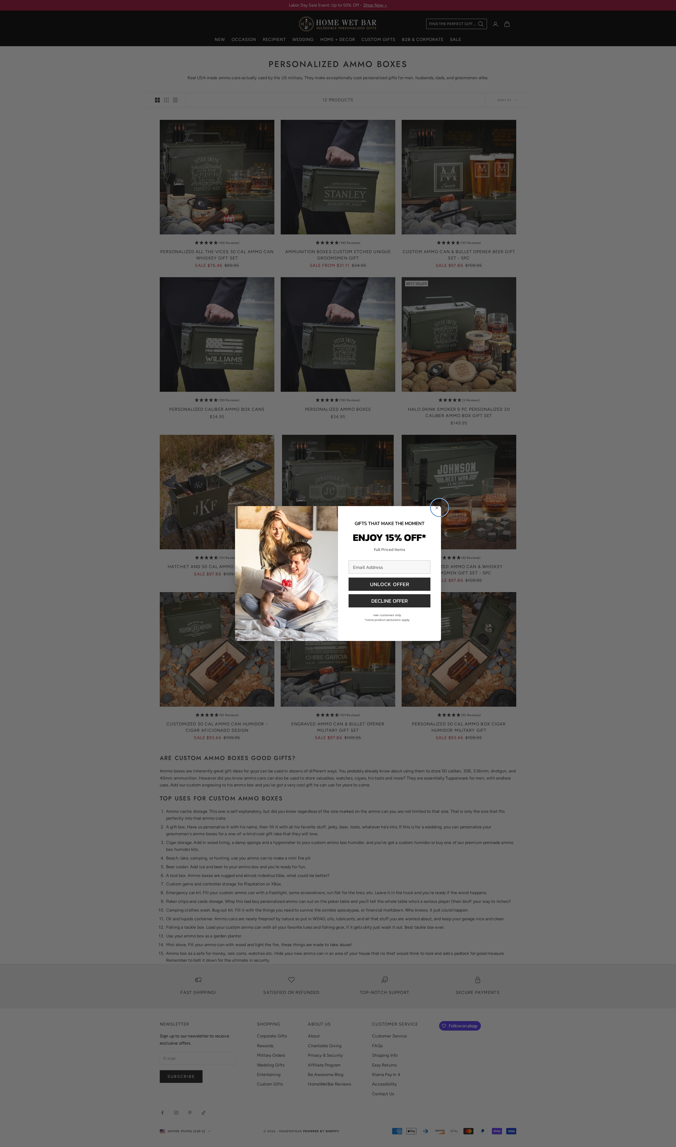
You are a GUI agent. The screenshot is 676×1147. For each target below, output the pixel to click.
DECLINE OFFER (389, 601)
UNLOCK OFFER (389, 584)
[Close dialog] (439, 508)
